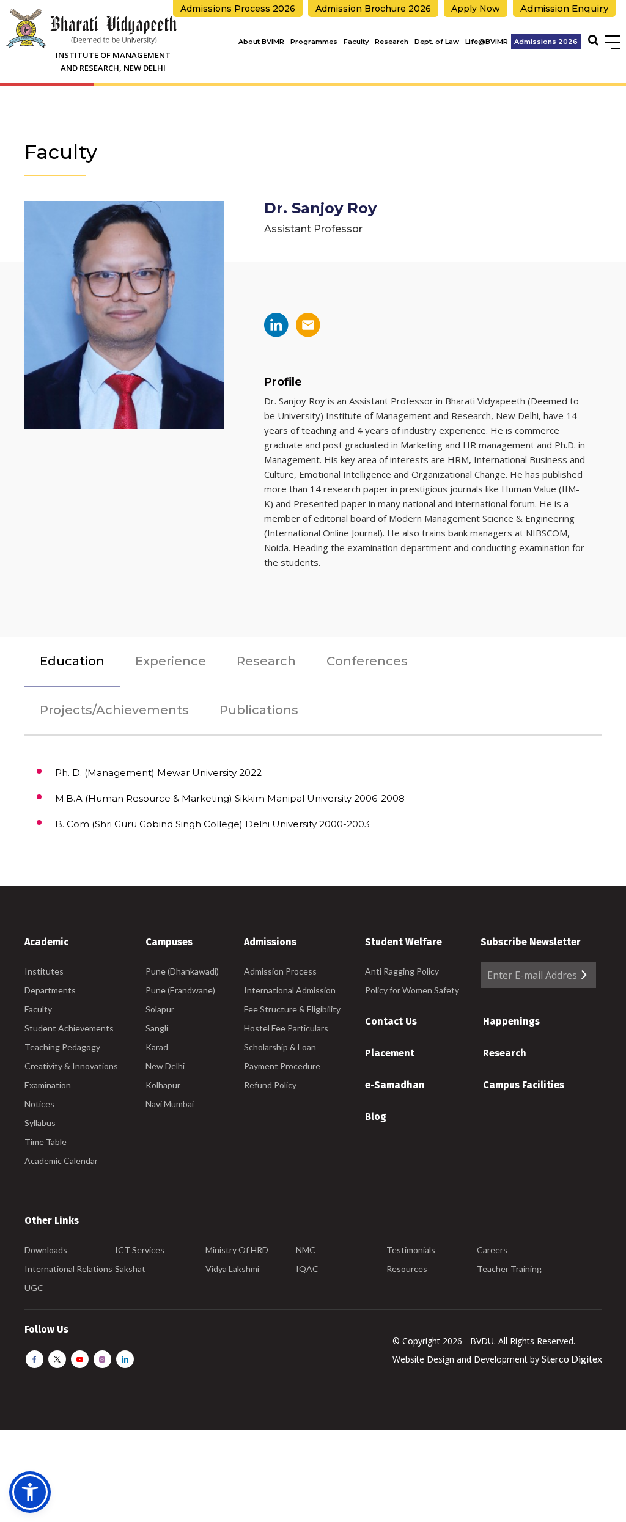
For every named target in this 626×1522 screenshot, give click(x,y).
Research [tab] (266, 661)
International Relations (68, 1269)
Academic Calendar (61, 1160)
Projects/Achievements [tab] (114, 710)
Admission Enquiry (564, 8)
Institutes (44, 971)
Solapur (159, 1009)
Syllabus (40, 1123)
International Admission (290, 990)
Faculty (356, 41)
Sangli (156, 1028)
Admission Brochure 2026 (373, 8)
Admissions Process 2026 (237, 8)
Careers (492, 1250)
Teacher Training (509, 1269)
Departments (50, 990)
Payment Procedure (282, 1066)
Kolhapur (162, 1085)
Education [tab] (72, 661)
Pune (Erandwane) (180, 990)
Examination (47, 1085)
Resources (406, 1269)
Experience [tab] (170, 661)
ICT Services (139, 1250)
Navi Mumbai (169, 1104)
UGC (33, 1287)
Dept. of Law (436, 41)
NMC (305, 1250)
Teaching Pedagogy (62, 1047)
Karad (156, 1047)
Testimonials (410, 1250)
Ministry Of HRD (236, 1250)
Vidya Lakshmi (232, 1269)
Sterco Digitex (572, 1358)
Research (391, 41)
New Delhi (165, 1066)
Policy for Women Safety (412, 990)
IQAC (307, 1269)
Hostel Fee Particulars (286, 1028)
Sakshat (130, 1269)
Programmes (313, 41)
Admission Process (280, 971)
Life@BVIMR (486, 41)
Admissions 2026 (546, 41)
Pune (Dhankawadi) (182, 971)
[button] (30, 1492)
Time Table (45, 1141)
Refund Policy (270, 1085)
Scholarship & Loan (280, 1047)
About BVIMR (261, 41)
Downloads (45, 1250)
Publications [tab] (258, 710)
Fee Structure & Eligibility (292, 1009)
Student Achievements (69, 1028)
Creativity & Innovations (71, 1066)
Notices (39, 1104)
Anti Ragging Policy (402, 971)
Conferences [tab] (367, 661)
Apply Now (475, 8)
